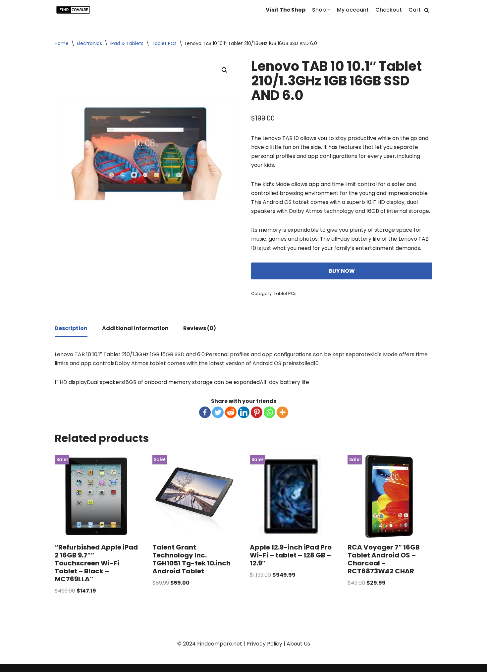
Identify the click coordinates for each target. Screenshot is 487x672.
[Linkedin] (243, 412)
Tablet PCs (164, 43)
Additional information (135, 328)
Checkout (388, 10)
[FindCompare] (74, 10)
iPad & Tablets (126, 43)
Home (62, 43)
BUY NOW (342, 271)
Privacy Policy (264, 644)
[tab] (71, 328)
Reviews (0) (199, 328)
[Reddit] (231, 412)
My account (353, 10)
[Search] (426, 10)
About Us (298, 644)
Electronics (89, 43)
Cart (414, 10)
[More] (282, 412)
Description (71, 328)
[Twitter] (218, 412)
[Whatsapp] (269, 412)
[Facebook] (205, 412)
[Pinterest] (256, 412)
